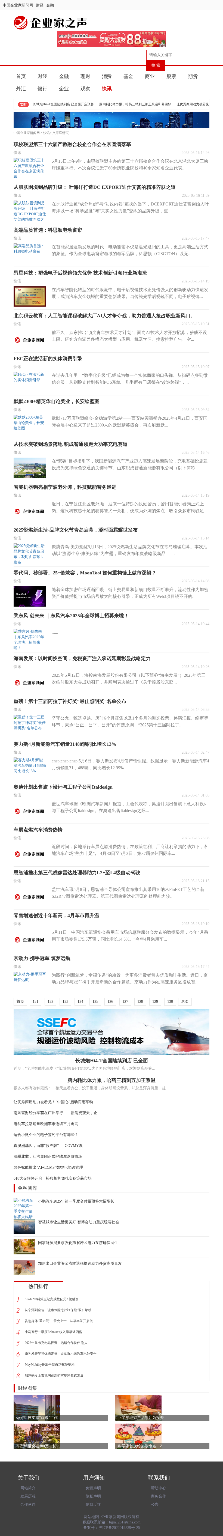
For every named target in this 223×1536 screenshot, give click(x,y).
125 (95, 1002)
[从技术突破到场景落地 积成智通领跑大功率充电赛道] (30, 468)
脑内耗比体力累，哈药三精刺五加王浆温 (111, 1080)
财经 (40, 5)
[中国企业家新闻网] (111, 22)
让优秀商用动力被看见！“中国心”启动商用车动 (53, 1102)
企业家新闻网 (112, 1517)
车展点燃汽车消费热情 (38, 830)
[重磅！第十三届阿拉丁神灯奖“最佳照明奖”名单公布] (30, 725)
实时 (23, 104)
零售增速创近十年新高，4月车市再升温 (56, 915)
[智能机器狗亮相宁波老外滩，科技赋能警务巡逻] (30, 510)
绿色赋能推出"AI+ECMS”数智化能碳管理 (48, 1167)
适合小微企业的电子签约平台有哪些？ (46, 1135)
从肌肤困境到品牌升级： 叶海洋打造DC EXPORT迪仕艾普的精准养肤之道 (95, 187)
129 (155, 1002)
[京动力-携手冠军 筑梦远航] (30, 982)
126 (110, 1002)
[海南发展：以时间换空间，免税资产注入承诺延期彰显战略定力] (30, 682)
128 (140, 1002)
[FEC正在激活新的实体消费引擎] (30, 382)
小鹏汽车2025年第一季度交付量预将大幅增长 (76, 1201)
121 (35, 1002)
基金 (128, 76)
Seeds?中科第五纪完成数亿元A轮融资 (52, 1299)
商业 (150, 76)
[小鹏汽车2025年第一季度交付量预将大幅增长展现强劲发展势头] (24, 1205)
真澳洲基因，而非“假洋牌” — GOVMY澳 (48, 1146)
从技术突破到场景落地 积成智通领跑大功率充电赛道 (71, 444)
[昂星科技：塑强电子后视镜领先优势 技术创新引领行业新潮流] (30, 296)
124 (80, 1002)
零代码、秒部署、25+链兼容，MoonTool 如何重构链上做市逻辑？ (85, 572)
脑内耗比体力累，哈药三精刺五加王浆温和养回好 (135, 104)
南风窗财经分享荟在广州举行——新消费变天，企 (55, 1113)
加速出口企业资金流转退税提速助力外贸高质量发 (80, 1263)
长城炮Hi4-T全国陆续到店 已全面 (111, 1060)
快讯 (107, 88)
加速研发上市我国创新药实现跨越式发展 (54, 1375)
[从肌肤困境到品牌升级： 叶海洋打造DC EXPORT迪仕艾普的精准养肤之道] (30, 211)
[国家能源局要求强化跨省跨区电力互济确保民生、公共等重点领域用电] (24, 1246)
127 (125, 1002)
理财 (85, 76)
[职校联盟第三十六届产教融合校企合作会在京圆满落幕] (30, 168)
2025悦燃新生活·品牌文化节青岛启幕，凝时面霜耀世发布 (76, 530)
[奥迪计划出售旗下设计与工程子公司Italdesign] (30, 810)
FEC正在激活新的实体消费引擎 (48, 358)
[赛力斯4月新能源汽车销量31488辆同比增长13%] (30, 767)
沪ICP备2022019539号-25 (119, 1528)
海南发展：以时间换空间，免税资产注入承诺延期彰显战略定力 (82, 658)
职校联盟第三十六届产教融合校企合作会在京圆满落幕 (72, 144)
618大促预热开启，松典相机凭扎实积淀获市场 (53, 1178)
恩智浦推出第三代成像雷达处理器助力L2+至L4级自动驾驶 (77, 872)
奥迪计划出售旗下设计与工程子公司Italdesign (63, 787)
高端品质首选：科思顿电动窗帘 (48, 230)
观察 (85, 88)
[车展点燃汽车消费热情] (30, 853)
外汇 (21, 88)
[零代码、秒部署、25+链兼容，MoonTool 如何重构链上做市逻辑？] (30, 596)
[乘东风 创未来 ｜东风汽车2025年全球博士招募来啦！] (30, 639)
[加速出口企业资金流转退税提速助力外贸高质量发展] (24, 1267)
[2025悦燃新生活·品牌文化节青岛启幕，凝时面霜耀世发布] (30, 553)
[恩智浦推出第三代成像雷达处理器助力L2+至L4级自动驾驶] (30, 896)
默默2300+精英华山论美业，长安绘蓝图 (57, 401)
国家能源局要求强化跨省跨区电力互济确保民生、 (80, 1243)
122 (50, 1002)
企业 (64, 88)
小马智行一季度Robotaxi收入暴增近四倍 (53, 1332)
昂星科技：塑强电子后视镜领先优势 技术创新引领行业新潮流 (80, 273)
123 (65, 1002)
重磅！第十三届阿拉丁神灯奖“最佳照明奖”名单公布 (70, 701)
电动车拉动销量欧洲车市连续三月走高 (46, 1124)
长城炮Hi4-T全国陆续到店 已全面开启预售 (63, 104)
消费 (107, 76)
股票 (171, 76)
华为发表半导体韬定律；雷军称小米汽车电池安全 (61, 1354)
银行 (42, 88)
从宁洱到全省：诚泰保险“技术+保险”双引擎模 (58, 1310)
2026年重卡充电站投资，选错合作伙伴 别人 (56, 1343)
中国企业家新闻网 (18, 5)
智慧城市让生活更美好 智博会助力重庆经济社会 (78, 1222)
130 (170, 1002)
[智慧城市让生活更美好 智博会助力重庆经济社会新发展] (24, 1226)
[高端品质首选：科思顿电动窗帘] (30, 253)
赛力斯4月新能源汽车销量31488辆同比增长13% (65, 744)
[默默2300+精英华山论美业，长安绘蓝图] (30, 425)
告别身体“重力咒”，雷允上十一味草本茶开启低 (59, 1321)
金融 (50, 5)
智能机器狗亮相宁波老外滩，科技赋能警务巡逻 (65, 487)
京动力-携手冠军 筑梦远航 (42, 958)
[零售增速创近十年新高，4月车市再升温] (30, 939)
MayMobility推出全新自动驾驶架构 (50, 1365)
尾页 (185, 1002)
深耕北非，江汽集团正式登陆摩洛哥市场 (48, 1157)
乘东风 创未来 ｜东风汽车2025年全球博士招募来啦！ (71, 615)
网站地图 (91, 1517)
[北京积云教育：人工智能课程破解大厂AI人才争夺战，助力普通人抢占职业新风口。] (30, 339)
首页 (21, 76)
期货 (193, 76)
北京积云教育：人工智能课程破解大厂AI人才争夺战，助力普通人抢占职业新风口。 (104, 315)
